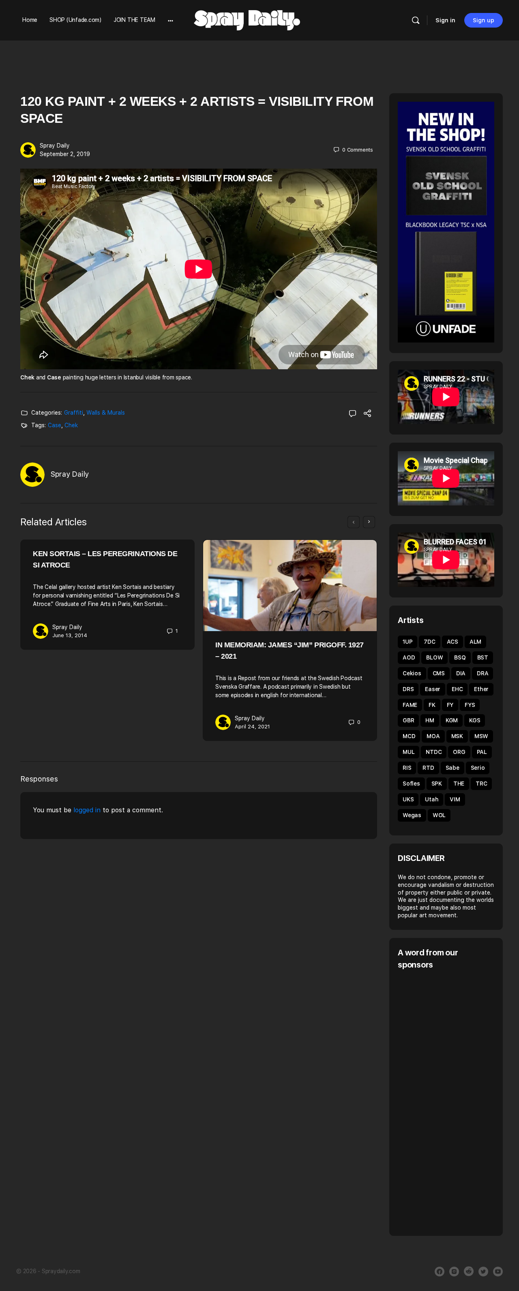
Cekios (412, 673)
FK (432, 705)
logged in (87, 810)
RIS (407, 767)
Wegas (412, 815)
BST (482, 657)
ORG (459, 752)
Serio (478, 767)
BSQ (459, 657)
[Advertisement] (458, 1101)
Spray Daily (55, 145)
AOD (409, 657)
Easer (432, 689)
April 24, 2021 (252, 727)
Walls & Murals (105, 412)
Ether (481, 689)
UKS (408, 799)
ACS (452, 641)
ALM (475, 641)
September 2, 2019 (65, 154)
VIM (455, 799)
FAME (410, 705)
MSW (481, 736)
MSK (457, 736)
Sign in (445, 20)
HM (429, 720)
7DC (429, 641)
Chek (71, 425)
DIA (460, 673)
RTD (428, 767)
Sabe (452, 767)
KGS (474, 720)
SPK (436, 783)
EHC (457, 689)
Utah (431, 799)
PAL (482, 752)
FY (450, 705)
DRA (482, 673)
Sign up (483, 20)
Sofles (411, 783)
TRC (481, 783)
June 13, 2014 (69, 635)
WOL (439, 815)
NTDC (434, 752)
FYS (470, 705)
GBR (408, 720)
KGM (452, 720)
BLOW (434, 657)
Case (54, 425)
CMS (439, 673)
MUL (408, 752)
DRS (408, 689)
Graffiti (73, 412)
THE (458, 783)
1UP (407, 641)
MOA (433, 736)
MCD (409, 736)
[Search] (415, 20)
